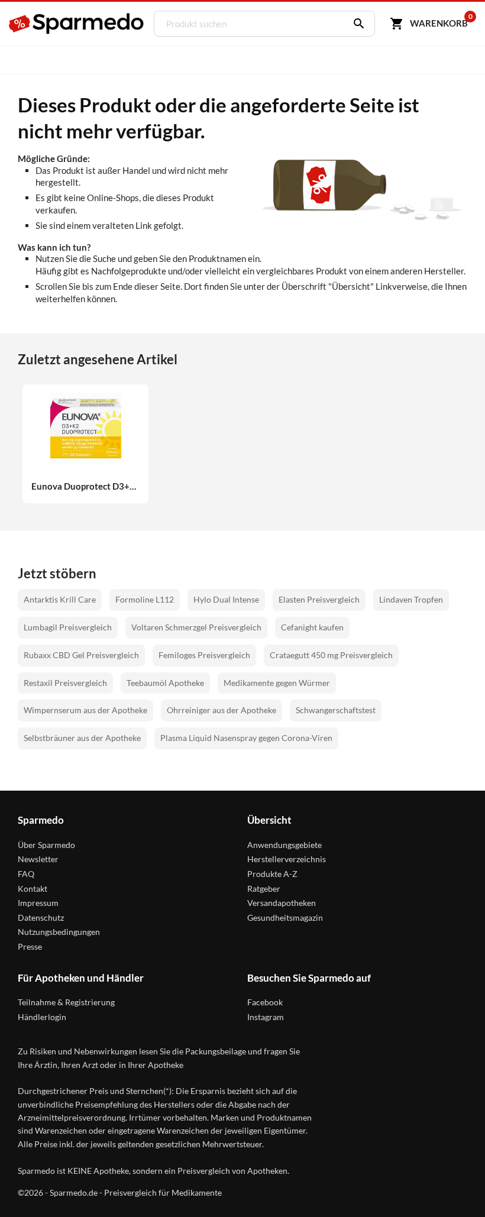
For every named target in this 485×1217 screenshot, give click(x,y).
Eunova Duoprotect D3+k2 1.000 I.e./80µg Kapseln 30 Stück (85, 486)
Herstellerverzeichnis (286, 859)
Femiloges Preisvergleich (204, 655)
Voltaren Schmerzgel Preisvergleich (196, 627)
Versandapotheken (281, 903)
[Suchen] (356, 24)
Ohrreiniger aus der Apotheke (221, 710)
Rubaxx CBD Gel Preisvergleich (81, 655)
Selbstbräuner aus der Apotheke (82, 738)
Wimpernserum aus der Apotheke (85, 710)
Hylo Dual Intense (226, 599)
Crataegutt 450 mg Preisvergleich (331, 655)
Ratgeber (263, 888)
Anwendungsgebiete (284, 845)
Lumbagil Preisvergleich (68, 627)
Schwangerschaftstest (336, 710)
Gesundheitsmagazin (285, 917)
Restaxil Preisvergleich (65, 683)
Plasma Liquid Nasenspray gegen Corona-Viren (246, 738)
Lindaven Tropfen (411, 599)
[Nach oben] (454, 1186)
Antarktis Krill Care (60, 599)
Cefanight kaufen (312, 627)
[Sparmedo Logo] (77, 23)
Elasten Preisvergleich (319, 599)
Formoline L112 (144, 599)
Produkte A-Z (272, 874)
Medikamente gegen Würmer (277, 683)
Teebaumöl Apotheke (165, 683)
